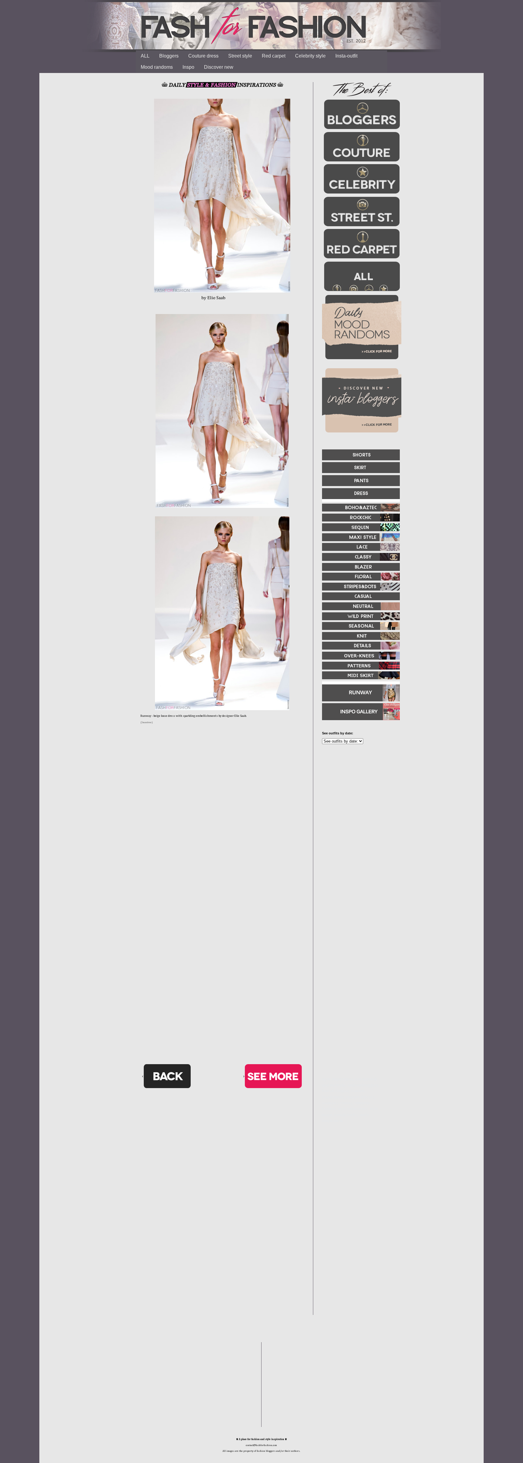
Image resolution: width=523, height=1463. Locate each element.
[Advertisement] (358, 814)
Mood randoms (157, 67)
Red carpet (273, 55)
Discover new (218, 67)
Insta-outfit (346, 55)
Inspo (188, 67)
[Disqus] (222, 824)
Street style (240, 55)
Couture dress (203, 55)
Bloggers (169, 55)
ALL (145, 55)
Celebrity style (310, 55)
